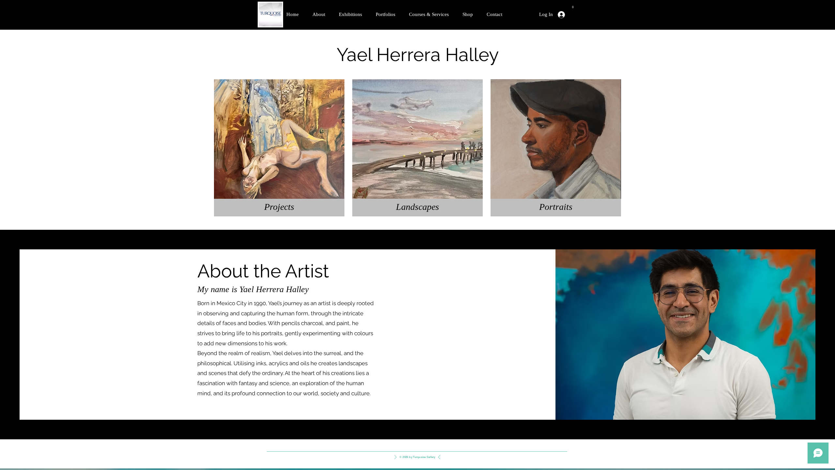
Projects (279, 207)
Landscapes (417, 207)
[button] (572, 5)
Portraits (555, 207)
